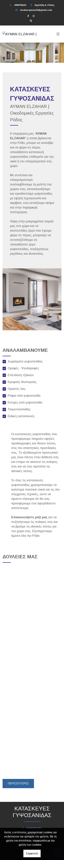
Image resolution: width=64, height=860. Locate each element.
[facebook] (28, 16)
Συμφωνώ (32, 853)
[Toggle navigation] (58, 34)
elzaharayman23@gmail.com (36, 10)
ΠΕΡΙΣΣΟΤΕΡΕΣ (18, 783)
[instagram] (33, 16)
